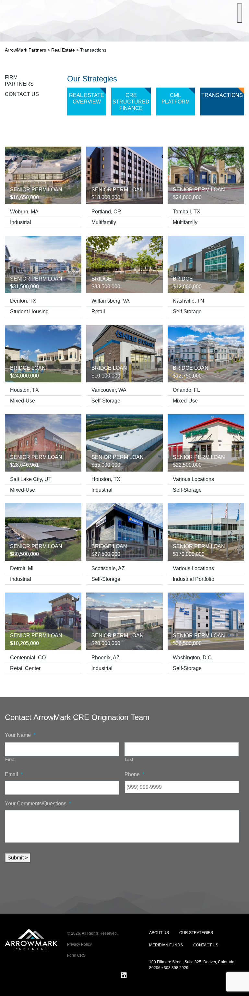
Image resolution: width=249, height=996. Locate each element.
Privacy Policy (79, 944)
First (10, 759)
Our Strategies (196, 932)
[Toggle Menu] (239, 13)
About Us (159, 932)
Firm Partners (19, 81)
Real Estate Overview (86, 98)
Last (129, 759)
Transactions (222, 95)
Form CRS (76, 955)
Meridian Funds (166, 945)
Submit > (17, 857)
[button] (238, 985)
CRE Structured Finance (131, 101)
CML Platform (175, 98)
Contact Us (22, 94)
